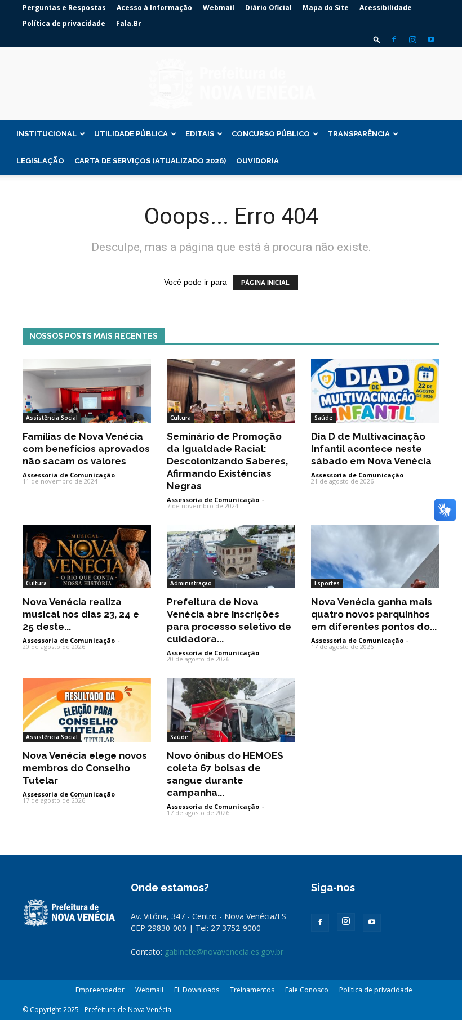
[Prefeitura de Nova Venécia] (231, 84)
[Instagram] (412, 39)
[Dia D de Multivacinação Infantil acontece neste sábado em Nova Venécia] (375, 391)
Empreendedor (100, 990)
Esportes (327, 583)
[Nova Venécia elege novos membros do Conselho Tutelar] (87, 710)
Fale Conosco (306, 990)
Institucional (46, 133)
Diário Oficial (268, 7)
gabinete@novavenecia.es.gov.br (224, 951)
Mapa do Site (326, 7)
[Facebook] (393, 39)
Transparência (358, 133)
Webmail (218, 7)
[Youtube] (431, 39)
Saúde (323, 418)
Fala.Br (128, 23)
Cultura (180, 418)
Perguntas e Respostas (64, 7)
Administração (191, 583)
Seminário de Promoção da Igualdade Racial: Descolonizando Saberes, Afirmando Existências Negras (227, 461)
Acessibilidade (385, 7)
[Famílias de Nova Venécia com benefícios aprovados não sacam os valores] (87, 391)
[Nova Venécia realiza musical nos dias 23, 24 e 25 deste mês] (87, 557)
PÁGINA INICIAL (265, 282)
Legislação (40, 160)
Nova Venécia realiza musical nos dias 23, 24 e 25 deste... (81, 614)
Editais (199, 133)
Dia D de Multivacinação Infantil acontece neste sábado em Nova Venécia (371, 449)
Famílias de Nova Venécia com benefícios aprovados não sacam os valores (86, 449)
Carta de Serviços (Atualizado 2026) (150, 160)
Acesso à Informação (154, 7)
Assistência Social (52, 418)
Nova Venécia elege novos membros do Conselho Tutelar (85, 768)
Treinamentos (252, 990)
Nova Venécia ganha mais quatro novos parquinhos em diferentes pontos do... (374, 614)
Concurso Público (271, 133)
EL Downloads (196, 990)
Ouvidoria (257, 160)
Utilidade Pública (131, 133)
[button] (376, 39)
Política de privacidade (64, 23)
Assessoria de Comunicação (69, 475)
